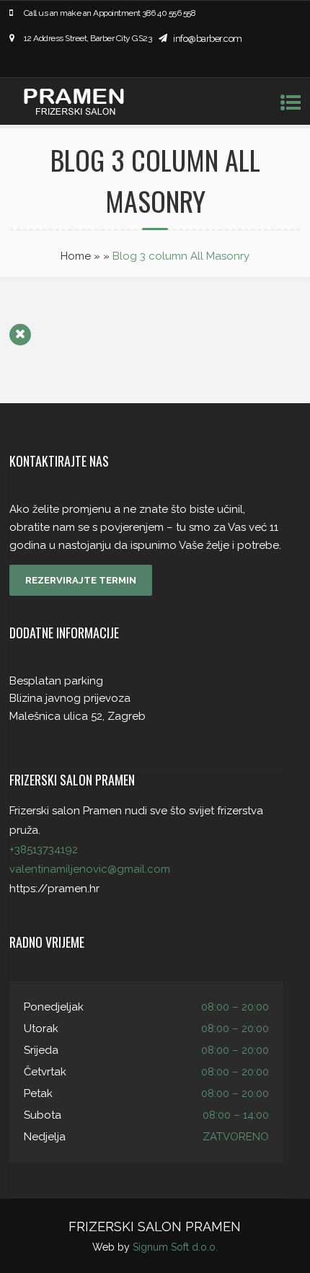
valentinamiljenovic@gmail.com (89, 869)
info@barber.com (207, 38)
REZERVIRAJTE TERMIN (80, 580)
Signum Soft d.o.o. (175, 1247)
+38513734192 (43, 849)
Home (76, 256)
